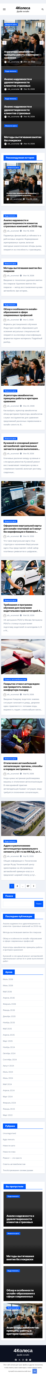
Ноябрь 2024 (9, 1047)
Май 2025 (7, 1029)
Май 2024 (7, 1084)
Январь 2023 (9, 1109)
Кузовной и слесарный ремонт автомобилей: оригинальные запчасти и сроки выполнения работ (23, 958)
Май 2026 (7, 991)
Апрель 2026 (9, 998)
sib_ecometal (14, 62)
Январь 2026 (9, 1010)
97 (28, 886)
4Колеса (23, 8)
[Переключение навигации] (4, 9)
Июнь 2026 (8, 985)
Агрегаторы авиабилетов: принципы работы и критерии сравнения (21, 54)
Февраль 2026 (9, 1004)
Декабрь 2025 (9, 1016)
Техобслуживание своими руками (18, 1170)
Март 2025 (8, 1041)
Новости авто (11, 24)
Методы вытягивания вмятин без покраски (22, 932)
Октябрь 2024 (9, 1053)
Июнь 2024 (8, 1078)
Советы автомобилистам (15, 679)
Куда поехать (10, 71)
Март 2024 (8, 1096)
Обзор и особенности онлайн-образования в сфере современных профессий (21, 312)
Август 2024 (8, 1066)
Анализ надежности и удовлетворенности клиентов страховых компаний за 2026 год (23, 223)
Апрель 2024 (9, 1090)
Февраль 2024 (9, 1103)
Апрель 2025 (9, 1035)
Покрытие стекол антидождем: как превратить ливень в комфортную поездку (22, 686)
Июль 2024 (8, 1072)
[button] (42, 43)
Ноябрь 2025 (9, 1022)
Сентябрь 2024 (10, 1059)
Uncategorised (9, 1133)
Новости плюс (9, 1152)
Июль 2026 (8, 979)
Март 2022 (8, 1115)
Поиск (9, 896)
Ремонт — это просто (12, 1158)
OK (35, 1371)
